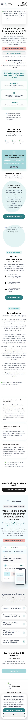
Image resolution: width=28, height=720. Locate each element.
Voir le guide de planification (15, 489)
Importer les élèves (18, 551)
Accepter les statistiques (14, 710)
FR (23, 3)
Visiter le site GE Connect (13, 540)
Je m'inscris (14, 671)
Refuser (14, 715)
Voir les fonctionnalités (14, 53)
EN (25, 3)
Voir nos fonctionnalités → (14, 216)
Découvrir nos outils (14, 297)
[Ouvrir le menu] (2, 4)
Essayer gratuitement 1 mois (14, 48)
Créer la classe (7, 551)
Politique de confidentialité (14, 706)
